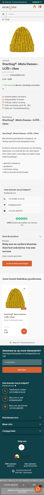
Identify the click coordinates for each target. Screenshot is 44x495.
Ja (23, 485)
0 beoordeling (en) (17, 75)
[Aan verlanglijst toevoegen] (3, 89)
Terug (7, 19)
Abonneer (22, 370)
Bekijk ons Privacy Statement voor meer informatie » (22, 491)
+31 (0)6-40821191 (15, 211)
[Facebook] (21, 447)
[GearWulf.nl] (9, 7)
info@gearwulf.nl (14, 205)
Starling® (5, 60)
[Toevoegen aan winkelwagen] (24, 331)
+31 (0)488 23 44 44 (16, 199)
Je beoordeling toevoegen (17, 263)
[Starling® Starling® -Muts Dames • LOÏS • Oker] (15, 298)
